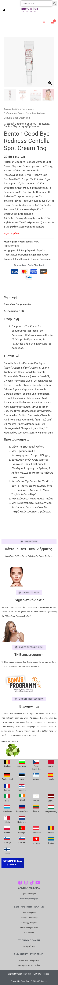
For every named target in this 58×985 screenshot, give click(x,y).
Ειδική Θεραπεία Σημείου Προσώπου (32, 259)
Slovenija (7, 842)
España (51, 779)
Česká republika (36, 767)
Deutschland (7, 779)
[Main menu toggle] (44, 22)
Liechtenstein (22, 811)
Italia (7, 801)
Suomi (7, 853)
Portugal (21, 833)
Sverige (51, 843)
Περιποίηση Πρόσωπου (26, 126)
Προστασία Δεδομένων (29, 960)
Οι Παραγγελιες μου (29, 922)
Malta (7, 822)
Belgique (7, 766)
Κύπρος (36, 800)
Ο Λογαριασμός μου (29, 927)
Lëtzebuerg (7, 811)
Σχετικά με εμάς (29, 894)
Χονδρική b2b (29, 946)
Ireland (22, 800)
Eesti (22, 779)
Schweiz (36, 843)
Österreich (36, 833)
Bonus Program (29, 913)
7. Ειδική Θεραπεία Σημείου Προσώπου (26, 123)
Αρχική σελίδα (11, 109)
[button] (50, 63)
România (50, 833)
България (21, 766)
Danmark (51, 766)
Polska (7, 832)
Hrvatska (22, 790)
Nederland (21, 822)
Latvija (51, 801)
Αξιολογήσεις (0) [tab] (14, 310)
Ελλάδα (36, 779)
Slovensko (21, 842)
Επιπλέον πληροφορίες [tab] (18, 304)
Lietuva (36, 811)
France (7, 790)
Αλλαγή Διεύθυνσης (29, 917)
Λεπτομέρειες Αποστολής (29, 965)
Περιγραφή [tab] (10, 297)
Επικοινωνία (29, 932)
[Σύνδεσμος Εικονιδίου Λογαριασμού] (4, 10)
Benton (8, 126)
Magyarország (51, 811)
